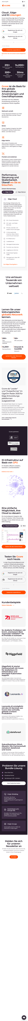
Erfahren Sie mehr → (8, 471)
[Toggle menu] (23, 5)
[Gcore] (6, 6)
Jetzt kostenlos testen (13, 783)
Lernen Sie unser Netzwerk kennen (14, 356)
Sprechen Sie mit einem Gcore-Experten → (14, 54)
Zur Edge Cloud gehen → (11, 264)
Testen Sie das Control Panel (13, 546)
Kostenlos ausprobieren (14, 50)
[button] (8, 192)
